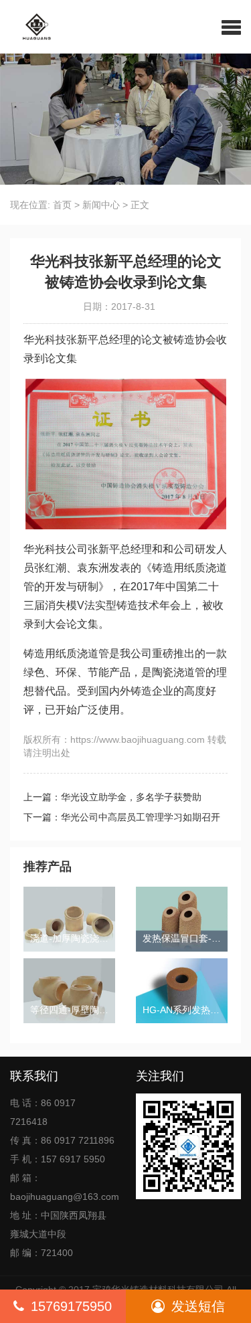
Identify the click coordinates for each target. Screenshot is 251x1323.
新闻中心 (101, 204)
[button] (231, 26)
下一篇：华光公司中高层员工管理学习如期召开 (121, 817)
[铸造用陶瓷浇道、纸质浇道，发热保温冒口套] (32, 27)
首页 (62, 204)
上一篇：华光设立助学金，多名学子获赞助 (112, 797)
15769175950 (71, 1306)
